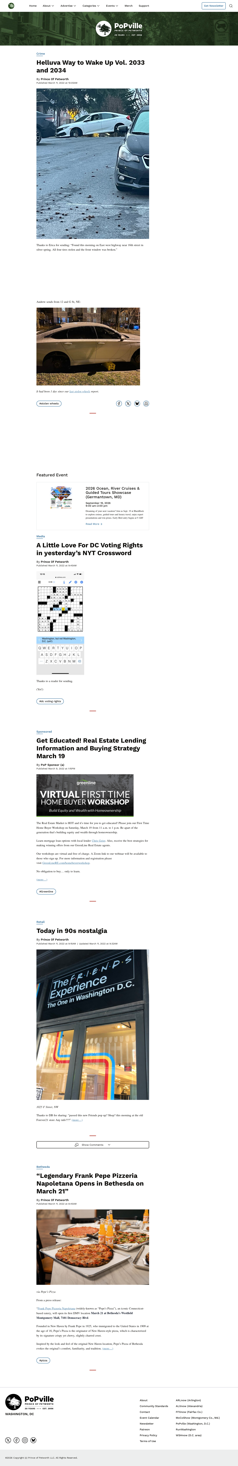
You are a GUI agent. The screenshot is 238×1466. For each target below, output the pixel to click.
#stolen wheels (49, 403)
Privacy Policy (148, 1435)
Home (33, 5)
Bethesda (43, 1166)
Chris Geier (98, 840)
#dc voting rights (50, 701)
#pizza (43, 1360)
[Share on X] (128, 403)
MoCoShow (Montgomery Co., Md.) (198, 1417)
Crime (40, 53)
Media (40, 536)
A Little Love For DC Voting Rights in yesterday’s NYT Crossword (89, 549)
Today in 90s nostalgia (71, 931)
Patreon (145, 1429)
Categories (89, 5)
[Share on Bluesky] (137, 403)
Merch (129, 5)
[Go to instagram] (25, 1440)
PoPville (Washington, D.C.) (193, 1423)
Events (110, 5)
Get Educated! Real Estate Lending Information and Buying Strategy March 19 (91, 748)
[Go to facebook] (16, 1440)
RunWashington (186, 1429)
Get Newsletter (213, 5)
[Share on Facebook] (119, 403)
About (47, 5)
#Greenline (46, 891)
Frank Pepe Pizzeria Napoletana (56, 1308)
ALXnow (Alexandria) (189, 1406)
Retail (40, 922)
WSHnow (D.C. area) (189, 1435)
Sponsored (44, 731)
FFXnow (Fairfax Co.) (189, 1411)
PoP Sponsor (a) (52, 764)
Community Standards (154, 1406)
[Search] (231, 6)
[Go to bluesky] (33, 1440)
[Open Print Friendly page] (146, 403)
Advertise (67, 5)
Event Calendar (149, 1417)
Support (144, 5)
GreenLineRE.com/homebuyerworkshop (66, 863)
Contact (145, 1411)
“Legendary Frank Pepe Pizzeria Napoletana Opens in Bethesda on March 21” (90, 1183)
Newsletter (147, 1423)
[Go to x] (8, 1440)
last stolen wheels (79, 391)
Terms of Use (148, 1441)
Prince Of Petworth (55, 79)
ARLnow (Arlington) (188, 1400)
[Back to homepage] (14, 6)
